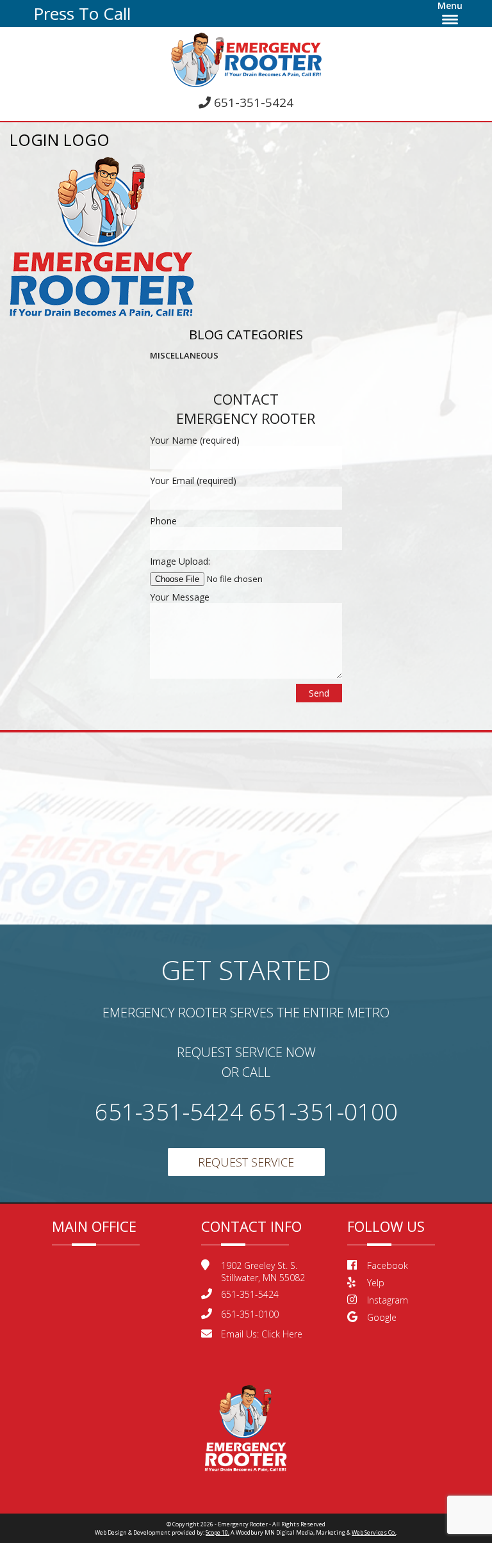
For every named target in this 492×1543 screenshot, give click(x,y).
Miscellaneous (184, 355)
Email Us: (261, 1334)
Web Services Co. (374, 1532)
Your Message (179, 597)
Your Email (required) (193, 480)
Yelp (375, 1283)
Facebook (387, 1265)
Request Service (246, 1162)
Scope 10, (217, 1532)
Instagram (387, 1300)
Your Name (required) (195, 440)
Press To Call (82, 13)
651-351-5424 (252, 102)
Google (382, 1317)
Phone (163, 521)
